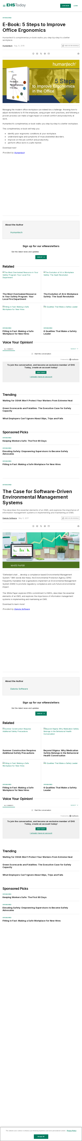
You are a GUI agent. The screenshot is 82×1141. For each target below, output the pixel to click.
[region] (41, 354)
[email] (49, 54)
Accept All (41, 1136)
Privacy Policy (71, 1131)
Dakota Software (10, 518)
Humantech (7, 46)
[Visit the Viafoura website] (73, 359)
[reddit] (45, 54)
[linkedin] (37, 54)
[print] (78, 54)
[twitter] (41, 54)
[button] (4, 5)
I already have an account (41, 377)
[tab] (9, 349)
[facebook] (33, 54)
